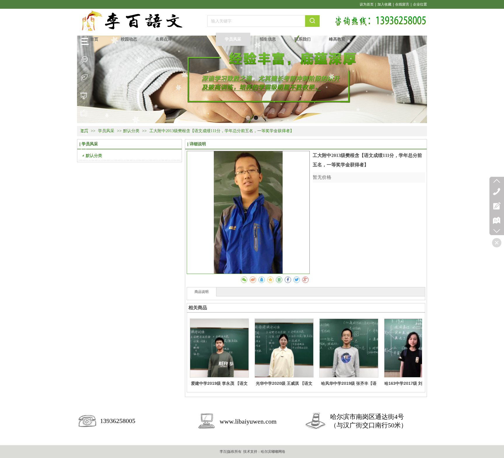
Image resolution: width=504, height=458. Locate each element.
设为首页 (367, 4)
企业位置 (420, 4)
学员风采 (107, 131)
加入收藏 (384, 4)
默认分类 (131, 131)
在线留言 (402, 4)
